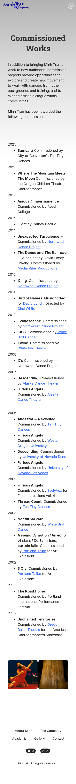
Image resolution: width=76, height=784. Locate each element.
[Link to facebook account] (31, 751)
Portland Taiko (34, 551)
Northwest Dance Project (38, 286)
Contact (58, 738)
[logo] (16, 6)
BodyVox (54, 490)
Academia (19, 738)
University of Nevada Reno (44, 457)
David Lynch (32, 303)
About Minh (23, 731)
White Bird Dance (32, 348)
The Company (50, 731)
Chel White (26, 309)
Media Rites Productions (37, 268)
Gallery (39, 738)
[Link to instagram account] (45, 751)
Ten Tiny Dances (36, 507)
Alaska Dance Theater (40, 383)
